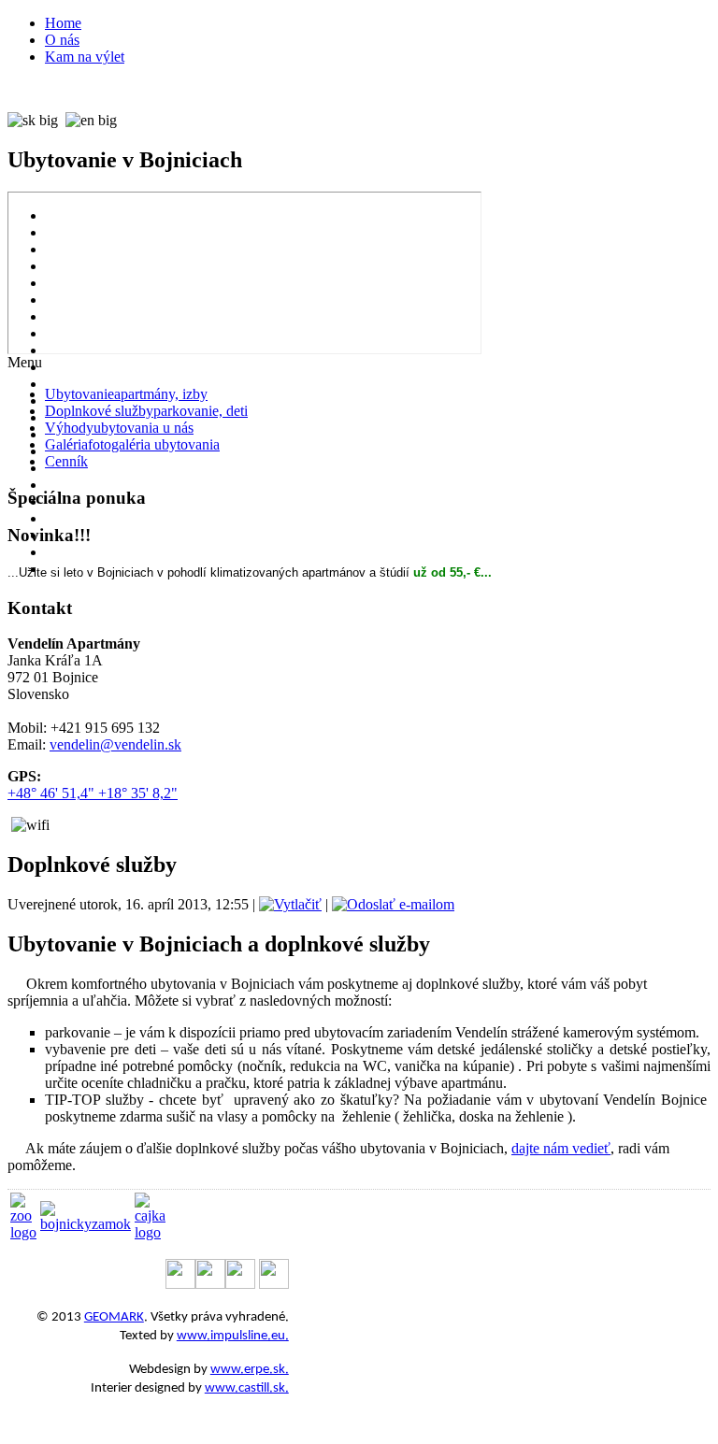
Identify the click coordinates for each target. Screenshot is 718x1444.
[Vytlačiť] (290, 904)
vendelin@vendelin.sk (115, 744)
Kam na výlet (84, 56)
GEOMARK (114, 1317)
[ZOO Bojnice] (23, 1232)
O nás (62, 40)
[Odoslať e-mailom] (393, 904)
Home (63, 23)
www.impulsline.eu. (233, 1336)
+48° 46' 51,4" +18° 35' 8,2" (92, 793)
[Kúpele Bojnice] (150, 1232)
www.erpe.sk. (249, 1370)
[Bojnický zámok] (85, 1224)
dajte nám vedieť (560, 1148)
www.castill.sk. (247, 1388)
